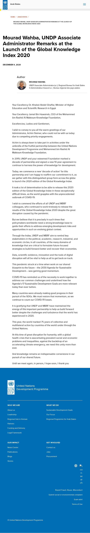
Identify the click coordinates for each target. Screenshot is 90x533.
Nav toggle (84, 4)
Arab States (15, 4)
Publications (12, 452)
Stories (10, 461)
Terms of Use (77, 504)
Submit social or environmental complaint (65, 494)
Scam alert (78, 499)
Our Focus (50, 414)
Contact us (50, 447)
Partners (11, 423)
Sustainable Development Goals (59, 410)
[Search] (81, 474)
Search (80, 4)
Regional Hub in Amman (17, 419)
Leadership (12, 414)
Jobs (48, 452)
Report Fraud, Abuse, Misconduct (68, 490)
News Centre (13, 447)
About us (11, 410)
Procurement (51, 456)
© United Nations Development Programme (25, 520)
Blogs (10, 456)
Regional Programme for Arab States (61, 419)
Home (13, 17)
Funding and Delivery (16, 428)
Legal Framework (15, 432)
